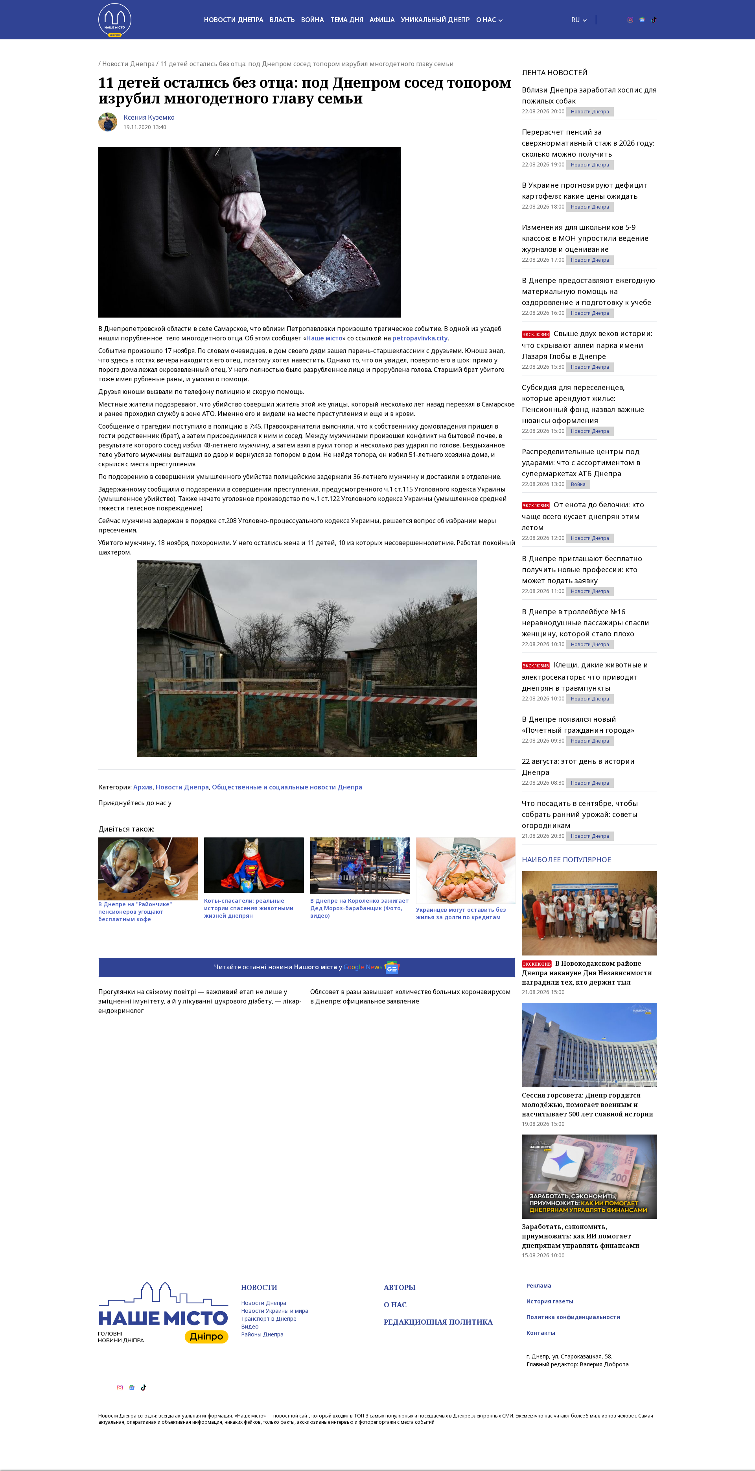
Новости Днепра (233, 19)
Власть (282, 19)
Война (312, 19)
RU (575, 19)
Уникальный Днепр (435, 19)
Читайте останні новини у (298, 966)
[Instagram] (630, 20)
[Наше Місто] (114, 19)
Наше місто (324, 338)
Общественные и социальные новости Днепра (287, 787)
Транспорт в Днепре (268, 1318)
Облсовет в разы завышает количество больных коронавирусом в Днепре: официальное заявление (410, 996)
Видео (250, 1326)
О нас (486, 19)
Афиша (382, 19)
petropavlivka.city (420, 338)
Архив (143, 787)
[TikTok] (654, 20)
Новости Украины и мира (274, 1310)
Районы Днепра (262, 1334)
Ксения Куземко (149, 117)
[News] (642, 20)
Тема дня (346, 19)
